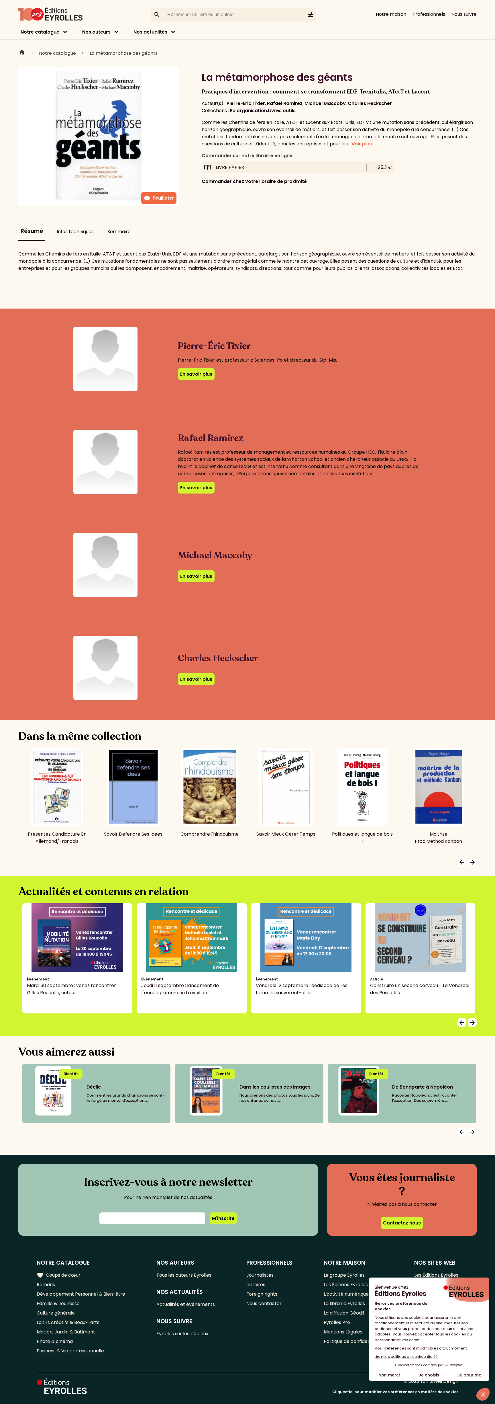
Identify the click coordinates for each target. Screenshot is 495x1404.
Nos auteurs (96, 32)
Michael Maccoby (325, 103)
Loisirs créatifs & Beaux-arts (68, 1322)
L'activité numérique (346, 1294)
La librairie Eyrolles (344, 1303)
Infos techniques (75, 231)
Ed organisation (248, 110)
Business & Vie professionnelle (70, 1351)
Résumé (32, 231)
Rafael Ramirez (284, 103)
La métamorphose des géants (124, 53)
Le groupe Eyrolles (344, 1275)
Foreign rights (261, 1294)
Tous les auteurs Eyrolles (183, 1275)
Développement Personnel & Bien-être (81, 1294)
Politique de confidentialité (353, 1341)
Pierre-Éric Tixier (246, 103)
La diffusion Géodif (344, 1313)
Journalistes (260, 1275)
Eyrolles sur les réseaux (182, 1333)
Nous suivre (464, 14)
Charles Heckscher (370, 103)
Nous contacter (264, 1303)
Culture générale (56, 1313)
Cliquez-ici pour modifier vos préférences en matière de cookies (395, 1391)
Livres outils (282, 110)
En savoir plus (196, 374)
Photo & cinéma (55, 1341)
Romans (46, 1284)
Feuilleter (159, 198)
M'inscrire (223, 1218)
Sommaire (119, 231)
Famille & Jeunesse (58, 1303)
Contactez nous (402, 1223)
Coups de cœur (58, 1275)
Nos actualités (150, 32)
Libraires (255, 1284)
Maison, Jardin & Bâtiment (66, 1332)
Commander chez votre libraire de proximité (254, 181)
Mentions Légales (343, 1332)
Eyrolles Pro (337, 1322)
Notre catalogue (40, 32)
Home (21, 53)
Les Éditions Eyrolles (346, 1284)
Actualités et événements (185, 1304)
